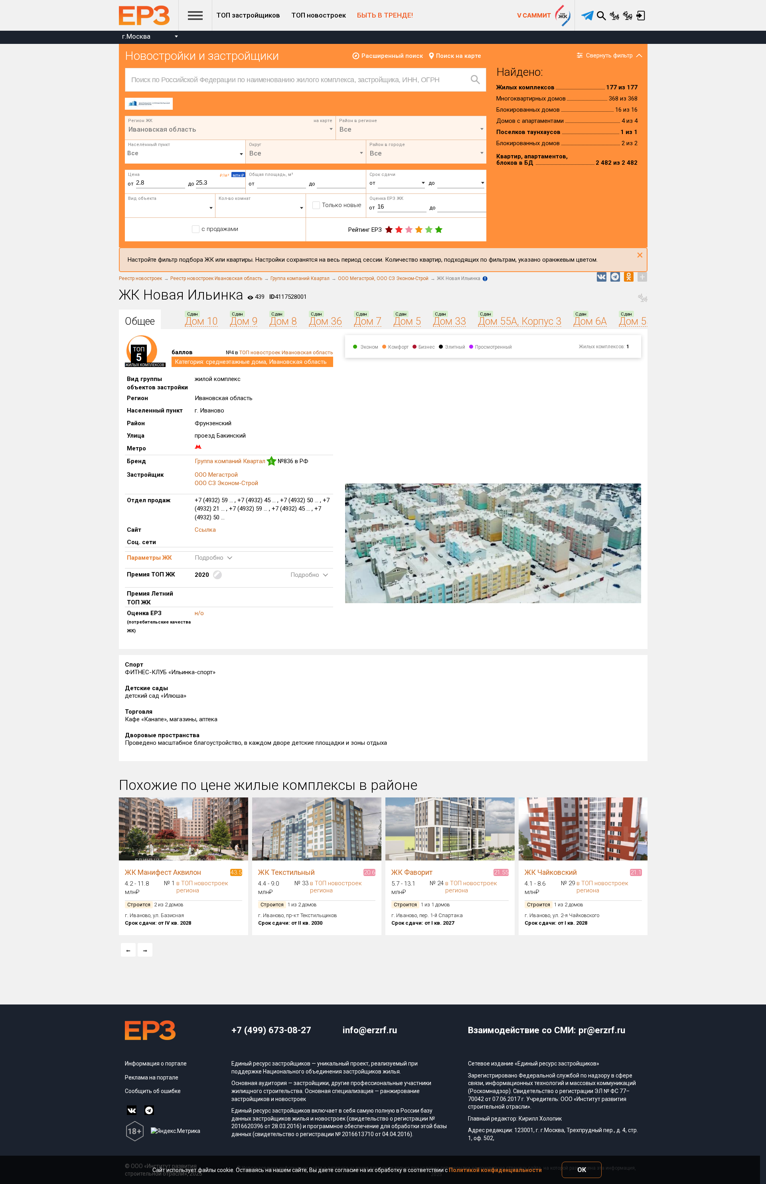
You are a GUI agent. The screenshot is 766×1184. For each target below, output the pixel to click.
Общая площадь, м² (271, 174)
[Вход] (641, 15)
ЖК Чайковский (551, 872)
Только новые (341, 205)
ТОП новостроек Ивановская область (286, 352)
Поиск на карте (458, 55)
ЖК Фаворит (411, 872)
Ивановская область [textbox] (162, 129)
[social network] (131, 1110)
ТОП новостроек (318, 15)
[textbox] (411, 129)
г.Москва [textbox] (136, 36)
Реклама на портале (151, 1077)
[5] (439, 230)
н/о (199, 613)
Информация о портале (156, 1063)
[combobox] (150, 37)
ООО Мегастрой (357, 278)
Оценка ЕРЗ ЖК (386, 198)
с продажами (219, 229)
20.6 (369, 872)
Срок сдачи (382, 174)
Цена (134, 174)
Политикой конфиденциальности (495, 1170)
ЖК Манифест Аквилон (163, 872)
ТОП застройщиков (248, 15)
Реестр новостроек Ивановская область (216, 278)
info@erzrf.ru (370, 1030)
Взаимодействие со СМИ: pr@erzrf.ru (546, 1030)
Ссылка (205, 529)
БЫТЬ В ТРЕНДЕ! (385, 15)
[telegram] (587, 15)
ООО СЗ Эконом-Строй (402, 278)
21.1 (636, 872)
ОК (581, 1170)
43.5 (236, 872)
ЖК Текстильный (286, 872)
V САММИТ (534, 15)
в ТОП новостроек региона (202, 887)
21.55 (501, 872)
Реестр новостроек (140, 278)
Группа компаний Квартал (300, 278)
